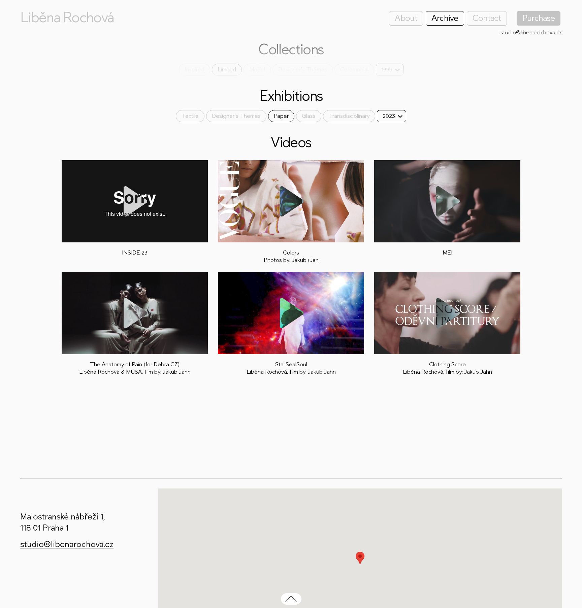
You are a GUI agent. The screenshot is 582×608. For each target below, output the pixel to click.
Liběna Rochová (67, 17)
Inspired (194, 69)
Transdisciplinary (349, 116)
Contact (487, 18)
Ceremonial (354, 69)
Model (257, 69)
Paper (281, 116)
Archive (444, 18)
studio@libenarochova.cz (531, 32)
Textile (190, 116)
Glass (309, 116)
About (406, 18)
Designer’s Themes (302, 69)
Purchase (538, 18)
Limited (227, 69)
